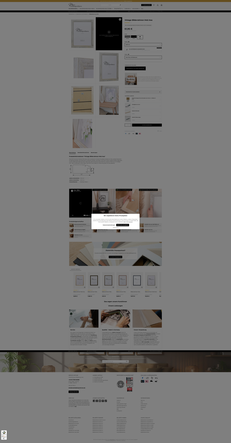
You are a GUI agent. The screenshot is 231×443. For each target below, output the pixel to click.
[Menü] (6, 431)
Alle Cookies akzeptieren (122, 225)
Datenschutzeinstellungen (109, 225)
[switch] (4, 438)
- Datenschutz (115, 227)
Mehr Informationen (128, 222)
